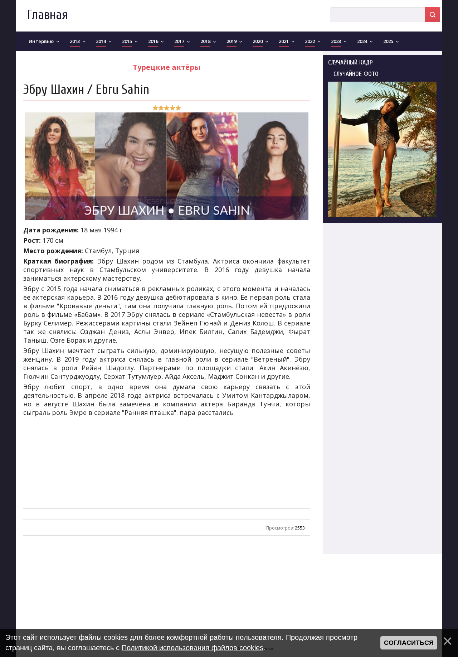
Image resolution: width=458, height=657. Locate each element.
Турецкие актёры (167, 67)
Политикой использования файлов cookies (192, 648)
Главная (47, 15)
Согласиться (409, 642)
